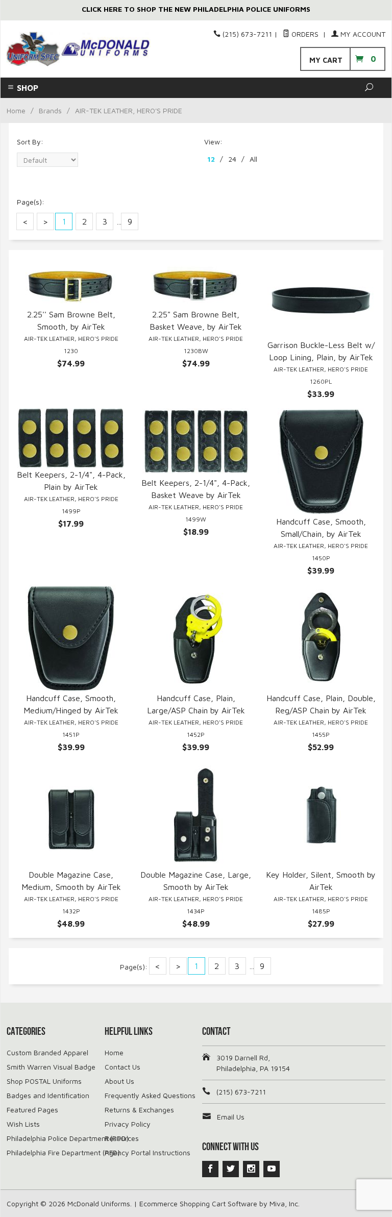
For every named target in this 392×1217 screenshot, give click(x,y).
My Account (361, 34)
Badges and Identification (48, 1095)
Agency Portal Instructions (147, 1152)
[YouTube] (271, 1169)
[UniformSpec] (79, 49)
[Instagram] (251, 1169)
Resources (122, 1138)
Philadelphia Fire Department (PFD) (63, 1152)
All (253, 159)
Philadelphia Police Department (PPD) (68, 1138)
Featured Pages (32, 1109)
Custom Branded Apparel (47, 1052)
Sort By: (30, 141)
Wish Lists (23, 1124)
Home (16, 110)
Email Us (230, 1116)
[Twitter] (231, 1169)
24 (232, 159)
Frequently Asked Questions (150, 1095)
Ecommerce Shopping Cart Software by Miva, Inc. (219, 1203)
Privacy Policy (128, 1124)
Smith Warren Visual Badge (51, 1066)
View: (213, 141)
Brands (50, 110)
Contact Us (122, 1066)
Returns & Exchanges (139, 1109)
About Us (119, 1081)
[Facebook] (210, 1169)
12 (211, 159)
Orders (305, 34)
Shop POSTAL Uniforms (44, 1081)
